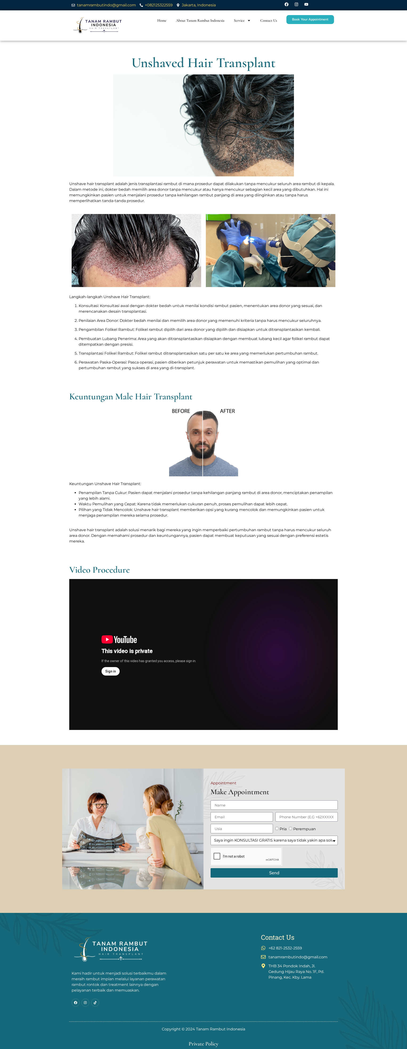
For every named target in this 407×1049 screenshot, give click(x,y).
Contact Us (268, 20)
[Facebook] (76, 1003)
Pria (283, 829)
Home (162, 20)
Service (239, 20)
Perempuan (304, 829)
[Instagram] (85, 1003)
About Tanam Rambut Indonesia (200, 20)
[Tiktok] (95, 1003)
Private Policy (203, 1044)
